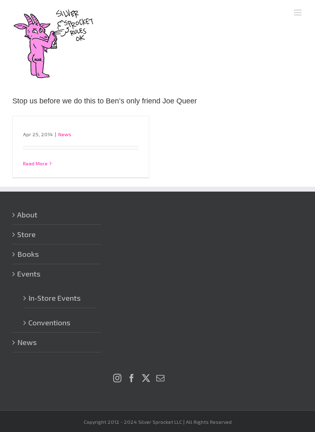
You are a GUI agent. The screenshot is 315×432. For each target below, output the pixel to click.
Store (26, 234)
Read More (35, 163)
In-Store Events (54, 297)
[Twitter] (146, 378)
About (27, 214)
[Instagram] (117, 378)
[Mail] (160, 378)
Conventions (49, 322)
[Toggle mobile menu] (298, 12)
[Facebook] (132, 378)
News (64, 134)
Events (29, 273)
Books (28, 253)
